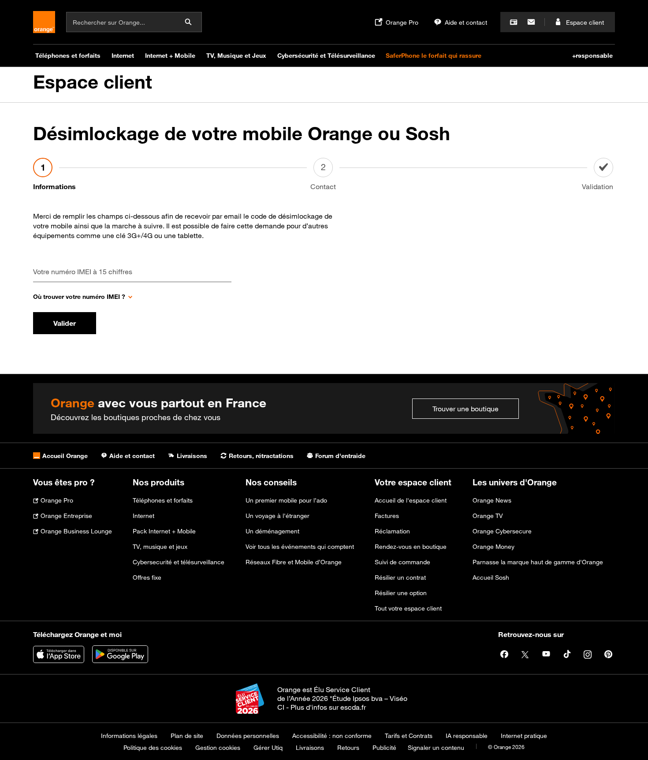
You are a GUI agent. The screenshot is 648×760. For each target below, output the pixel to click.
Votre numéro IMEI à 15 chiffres (82, 271)
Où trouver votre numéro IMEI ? (79, 296)
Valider (64, 323)
